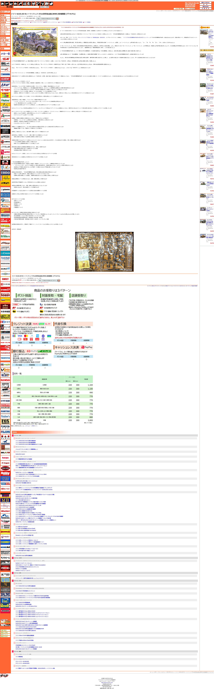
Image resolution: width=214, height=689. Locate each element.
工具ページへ (5, 40)
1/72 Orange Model (28, 593)
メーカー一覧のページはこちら (5, 53)
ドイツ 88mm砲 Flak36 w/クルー (23, 500)
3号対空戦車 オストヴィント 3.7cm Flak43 (25, 645)
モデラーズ (5, 542)
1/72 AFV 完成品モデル (28, 637)
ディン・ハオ (5, 327)
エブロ (5, 172)
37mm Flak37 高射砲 (77, 22)
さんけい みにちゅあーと (5, 248)
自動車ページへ (5, 22)
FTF (16, 583)
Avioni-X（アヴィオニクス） (5, 69)
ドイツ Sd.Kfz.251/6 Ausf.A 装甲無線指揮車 (26, 442)
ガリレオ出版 (19, 654)
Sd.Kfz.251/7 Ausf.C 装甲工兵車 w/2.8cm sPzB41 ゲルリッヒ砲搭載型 (32, 625)
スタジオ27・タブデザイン (5, 289)
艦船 (11, 4)
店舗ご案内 (5, 630)
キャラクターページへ (5, 29)
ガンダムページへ (5, 27)
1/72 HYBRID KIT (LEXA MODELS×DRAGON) (33, 588)
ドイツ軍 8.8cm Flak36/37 (22, 526)
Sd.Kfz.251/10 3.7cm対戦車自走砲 (23, 604)
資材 (42, 4)
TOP (7, 7)
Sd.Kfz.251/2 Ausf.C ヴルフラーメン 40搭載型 (26, 621)
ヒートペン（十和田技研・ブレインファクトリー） (5, 390)
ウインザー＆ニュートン (5, 120)
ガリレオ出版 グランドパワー (5, 210)
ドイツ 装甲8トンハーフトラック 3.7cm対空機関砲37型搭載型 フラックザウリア (34, 487)
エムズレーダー (5, 621)
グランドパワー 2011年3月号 (22, 661)
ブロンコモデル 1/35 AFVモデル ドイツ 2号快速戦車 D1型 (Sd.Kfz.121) (28, 286)
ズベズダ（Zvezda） (5, 299)
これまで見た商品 (179, 8)
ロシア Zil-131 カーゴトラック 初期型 (209, 99)
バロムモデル (5, 375)
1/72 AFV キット (27, 633)
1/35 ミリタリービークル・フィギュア (26, 438)
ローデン (5, 610)
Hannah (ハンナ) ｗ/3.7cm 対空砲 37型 (24, 535)
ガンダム (29, 4)
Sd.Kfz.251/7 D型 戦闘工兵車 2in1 (23, 482)
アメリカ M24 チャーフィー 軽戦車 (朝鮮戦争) (209, 236)
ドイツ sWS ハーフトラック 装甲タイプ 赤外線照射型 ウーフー (30, 542)
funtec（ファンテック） (5, 411)
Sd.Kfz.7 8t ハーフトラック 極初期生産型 (25, 521)
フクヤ (5, 426)
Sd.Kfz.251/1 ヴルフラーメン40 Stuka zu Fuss (26, 606)
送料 (205, 4)
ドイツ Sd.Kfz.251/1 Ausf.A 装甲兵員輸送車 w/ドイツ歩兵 (29, 444)
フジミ (5, 431)
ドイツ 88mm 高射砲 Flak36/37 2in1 (24, 511)
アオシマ (5, 74)
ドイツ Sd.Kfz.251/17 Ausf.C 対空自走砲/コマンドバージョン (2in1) (31, 474)
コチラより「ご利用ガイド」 (31, 425)
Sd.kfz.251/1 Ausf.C (20, 454)
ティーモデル (19, 608)
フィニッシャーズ (5, 416)
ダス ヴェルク (19, 478)
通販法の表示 (5, 636)
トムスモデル (5, 347)
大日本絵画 (5, 311)
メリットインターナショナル (5, 536)
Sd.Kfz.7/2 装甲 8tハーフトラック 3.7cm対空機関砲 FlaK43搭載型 (31, 503)
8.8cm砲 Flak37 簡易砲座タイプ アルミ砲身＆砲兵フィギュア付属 (31, 501)
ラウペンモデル (5, 595)
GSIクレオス (5, 253)
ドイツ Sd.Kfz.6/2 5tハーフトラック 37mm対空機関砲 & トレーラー (210, 34)
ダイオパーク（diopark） (5, 306)
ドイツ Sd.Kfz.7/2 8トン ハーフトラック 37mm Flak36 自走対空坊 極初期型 (33, 597)
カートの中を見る (190, 8)
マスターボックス (5, 500)
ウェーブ (5, 126)
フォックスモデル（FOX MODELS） (5, 421)
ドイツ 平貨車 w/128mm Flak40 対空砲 (24, 640)
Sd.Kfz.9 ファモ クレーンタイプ (23, 570)
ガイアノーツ (5, 189)
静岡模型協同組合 (5, 263)
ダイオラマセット (22, 446)
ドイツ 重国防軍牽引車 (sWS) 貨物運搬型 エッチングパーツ (29, 467)
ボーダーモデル (19, 546)
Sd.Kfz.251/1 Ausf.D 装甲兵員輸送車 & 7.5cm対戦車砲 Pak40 (30, 628)
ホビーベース (5, 478)
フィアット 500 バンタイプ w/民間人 (209, 209)
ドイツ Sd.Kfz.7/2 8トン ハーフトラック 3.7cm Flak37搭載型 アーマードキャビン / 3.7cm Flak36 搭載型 (39, 516)
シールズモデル (5, 258)
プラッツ (5, 437)
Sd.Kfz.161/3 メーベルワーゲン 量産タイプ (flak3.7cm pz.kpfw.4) (30, 565)
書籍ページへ (5, 48)
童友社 (5, 332)
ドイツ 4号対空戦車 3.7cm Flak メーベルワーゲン (27, 548)
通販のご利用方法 (205, 2)
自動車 (16, 4)
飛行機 (7, 4)
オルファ (5, 183)
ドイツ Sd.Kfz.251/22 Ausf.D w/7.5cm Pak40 (26, 626)
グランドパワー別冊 (26, 654)
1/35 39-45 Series (24, 492)
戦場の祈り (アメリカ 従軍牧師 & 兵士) (210, 184)
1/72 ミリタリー (22, 642)
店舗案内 (205, 8)
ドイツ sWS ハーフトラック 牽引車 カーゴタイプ (27, 540)
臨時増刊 (24, 665)
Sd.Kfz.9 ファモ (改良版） (21, 568)
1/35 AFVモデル (22, 16)
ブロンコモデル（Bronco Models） (5, 442)
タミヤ (17, 485)
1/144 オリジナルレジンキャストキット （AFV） (34, 560)
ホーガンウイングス (5, 463)
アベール (5, 95)
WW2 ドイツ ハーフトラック (51, 22)
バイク (20, 4)
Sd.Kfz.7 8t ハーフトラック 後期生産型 (24, 472)
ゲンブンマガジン (5, 225)
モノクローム (5, 557)
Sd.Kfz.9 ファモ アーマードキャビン (24, 563)
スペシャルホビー (5, 294)
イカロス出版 (5, 110)
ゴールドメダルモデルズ (5, 231)
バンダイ (5, 380)
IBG (5, 64)
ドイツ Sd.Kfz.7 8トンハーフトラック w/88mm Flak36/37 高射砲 (30, 514)
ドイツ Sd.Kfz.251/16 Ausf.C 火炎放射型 (25, 507)
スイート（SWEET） (5, 279)
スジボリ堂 (5, 284)
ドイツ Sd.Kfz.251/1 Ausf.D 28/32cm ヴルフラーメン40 (28, 505)
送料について (5, 634)
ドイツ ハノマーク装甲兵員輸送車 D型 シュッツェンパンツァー (30, 578)
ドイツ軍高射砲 (19, 656)
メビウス (5, 531)
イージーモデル (5, 105)
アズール (5, 84)
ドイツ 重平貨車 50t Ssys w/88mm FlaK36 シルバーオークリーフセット (32, 616)
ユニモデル (5, 574)
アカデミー (18, 451)
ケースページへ (5, 45)
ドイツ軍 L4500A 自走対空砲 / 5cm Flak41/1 (26, 530)
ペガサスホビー (5, 447)
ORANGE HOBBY (20, 593)
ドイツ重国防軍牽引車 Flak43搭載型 (24, 459)
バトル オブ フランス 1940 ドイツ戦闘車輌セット (27, 449)
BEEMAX (5, 395)
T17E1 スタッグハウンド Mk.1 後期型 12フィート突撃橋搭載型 (209, 72)
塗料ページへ (5, 38)
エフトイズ (5, 167)
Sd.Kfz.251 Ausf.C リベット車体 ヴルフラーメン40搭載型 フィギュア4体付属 (33, 518)
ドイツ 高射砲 (87, 22)
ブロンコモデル (15, 278)
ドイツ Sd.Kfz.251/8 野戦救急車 (23, 602)
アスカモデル (5, 89)
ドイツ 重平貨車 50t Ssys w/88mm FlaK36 (25, 611)
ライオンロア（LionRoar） (5, 584)
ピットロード (5, 400)
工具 (38, 4)
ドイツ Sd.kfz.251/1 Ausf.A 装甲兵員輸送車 (25, 586)
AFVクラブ (5, 146)
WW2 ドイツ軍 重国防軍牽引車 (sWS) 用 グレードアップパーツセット (31, 465)
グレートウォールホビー (21, 461)
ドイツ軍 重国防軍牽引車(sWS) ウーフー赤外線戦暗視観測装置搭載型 (31, 464)
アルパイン (5, 100)
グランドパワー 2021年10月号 (22, 663)
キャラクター (24, 4)
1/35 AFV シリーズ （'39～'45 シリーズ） (32, 470)
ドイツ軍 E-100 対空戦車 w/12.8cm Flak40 (25, 528)
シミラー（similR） (5, 268)
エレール (5, 177)
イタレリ (18, 456)
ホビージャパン (5, 473)
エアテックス (5, 136)
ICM (16, 438)
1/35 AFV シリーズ (31, 461)
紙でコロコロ (5, 194)
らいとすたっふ (5, 590)
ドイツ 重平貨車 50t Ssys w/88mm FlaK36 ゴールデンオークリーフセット (32, 612)
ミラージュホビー (5, 521)
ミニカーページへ (5, 32)
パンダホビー (5, 385)
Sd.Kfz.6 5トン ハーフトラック (22, 22)
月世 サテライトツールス (5, 220)
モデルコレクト (19, 633)
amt (5, 152)
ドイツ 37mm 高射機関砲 (65, 22)
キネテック (5, 205)
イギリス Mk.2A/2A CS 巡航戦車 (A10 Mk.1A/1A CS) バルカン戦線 (209, 57)
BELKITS (5, 452)
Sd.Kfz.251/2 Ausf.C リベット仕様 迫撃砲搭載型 (27, 623)
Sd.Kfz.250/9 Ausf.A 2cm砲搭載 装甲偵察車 (26, 509)
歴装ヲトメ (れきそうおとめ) (30, 532)
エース (5, 157)
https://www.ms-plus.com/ (107, 682)
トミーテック (5, 342)
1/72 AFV (20, 583)
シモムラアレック (5, 273)
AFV (155, 672)
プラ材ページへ (5, 42)
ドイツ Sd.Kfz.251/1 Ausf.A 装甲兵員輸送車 (26, 440)
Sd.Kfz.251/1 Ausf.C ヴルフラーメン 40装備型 (26, 649)
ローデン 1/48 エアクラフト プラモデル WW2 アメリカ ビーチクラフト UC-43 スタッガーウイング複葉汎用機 (172, 286)
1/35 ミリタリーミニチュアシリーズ (27, 485)
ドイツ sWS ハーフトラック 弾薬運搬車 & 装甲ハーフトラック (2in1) (31, 543)
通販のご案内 (5, 632)
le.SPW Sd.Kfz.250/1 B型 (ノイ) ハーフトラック (26, 481)
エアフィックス (5, 141)
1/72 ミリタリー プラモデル (28, 608)
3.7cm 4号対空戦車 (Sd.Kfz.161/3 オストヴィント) (27, 566)
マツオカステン (19, 560)
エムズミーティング (5, 624)
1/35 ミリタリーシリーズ (25, 456)
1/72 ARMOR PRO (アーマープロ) (28, 619)
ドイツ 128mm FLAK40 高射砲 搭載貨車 (25, 635)
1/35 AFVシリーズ (27, 524)
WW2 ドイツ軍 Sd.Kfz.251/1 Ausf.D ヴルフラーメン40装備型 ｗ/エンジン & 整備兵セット (36, 520)
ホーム (151, 672)
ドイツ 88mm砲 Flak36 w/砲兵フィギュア (25, 550)
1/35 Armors (24, 451)
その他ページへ (5, 34)
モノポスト (5, 562)
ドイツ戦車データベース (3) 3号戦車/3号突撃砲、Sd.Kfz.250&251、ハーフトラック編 (35, 668)
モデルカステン (5, 552)
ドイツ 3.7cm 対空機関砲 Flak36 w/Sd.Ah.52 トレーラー (136, 37)
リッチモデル (5, 600)
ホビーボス (5, 483)
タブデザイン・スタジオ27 (5, 316)
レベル (17, 553)
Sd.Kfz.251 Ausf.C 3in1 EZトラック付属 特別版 (26, 498)
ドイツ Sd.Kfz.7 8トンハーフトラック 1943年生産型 (27, 476)
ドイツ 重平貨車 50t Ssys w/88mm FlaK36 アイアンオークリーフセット (32, 614)
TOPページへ (5, 12)
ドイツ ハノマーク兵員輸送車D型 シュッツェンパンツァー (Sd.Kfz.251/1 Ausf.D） (34, 489)
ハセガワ (5, 364)
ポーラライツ (5, 468)
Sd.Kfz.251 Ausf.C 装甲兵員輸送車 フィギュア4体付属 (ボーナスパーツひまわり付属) (35, 494)
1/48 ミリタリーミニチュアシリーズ (27, 575)
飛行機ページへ (5, 18)
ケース (47, 4)
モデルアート (19, 665)
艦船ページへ (5, 20)
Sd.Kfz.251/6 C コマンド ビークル (23, 496)
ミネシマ (5, 516)
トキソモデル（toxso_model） (5, 337)
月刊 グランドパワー (26, 659)
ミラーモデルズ (5, 526)
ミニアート (5, 511)
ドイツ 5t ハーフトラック (37, 22)
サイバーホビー (19, 470)
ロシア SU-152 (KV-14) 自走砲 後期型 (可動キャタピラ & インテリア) (209, 222)
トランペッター (19, 524)
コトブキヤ (5, 236)
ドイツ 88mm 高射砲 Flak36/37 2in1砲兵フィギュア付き (28, 512)
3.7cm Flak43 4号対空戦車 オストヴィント (25, 590)
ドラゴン (18, 492)
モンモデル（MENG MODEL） (5, 567)
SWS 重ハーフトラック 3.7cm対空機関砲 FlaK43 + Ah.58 (29, 647)
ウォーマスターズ (5, 131)
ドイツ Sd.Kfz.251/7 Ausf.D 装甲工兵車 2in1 (26, 630)
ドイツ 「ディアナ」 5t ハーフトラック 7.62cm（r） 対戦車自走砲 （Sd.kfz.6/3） (87, 37)
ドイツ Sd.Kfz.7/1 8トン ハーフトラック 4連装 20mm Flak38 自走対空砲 (32, 595)
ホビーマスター (5, 488)
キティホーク (5, 200)
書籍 (51, 4)
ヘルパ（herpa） (5, 457)
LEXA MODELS (19, 588)
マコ (5, 495)
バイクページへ (5, 25)
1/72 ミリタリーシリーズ (25, 600)
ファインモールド (20, 532)
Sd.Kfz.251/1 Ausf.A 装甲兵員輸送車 (24, 555)
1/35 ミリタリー (26, 478)
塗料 (33, 4)
